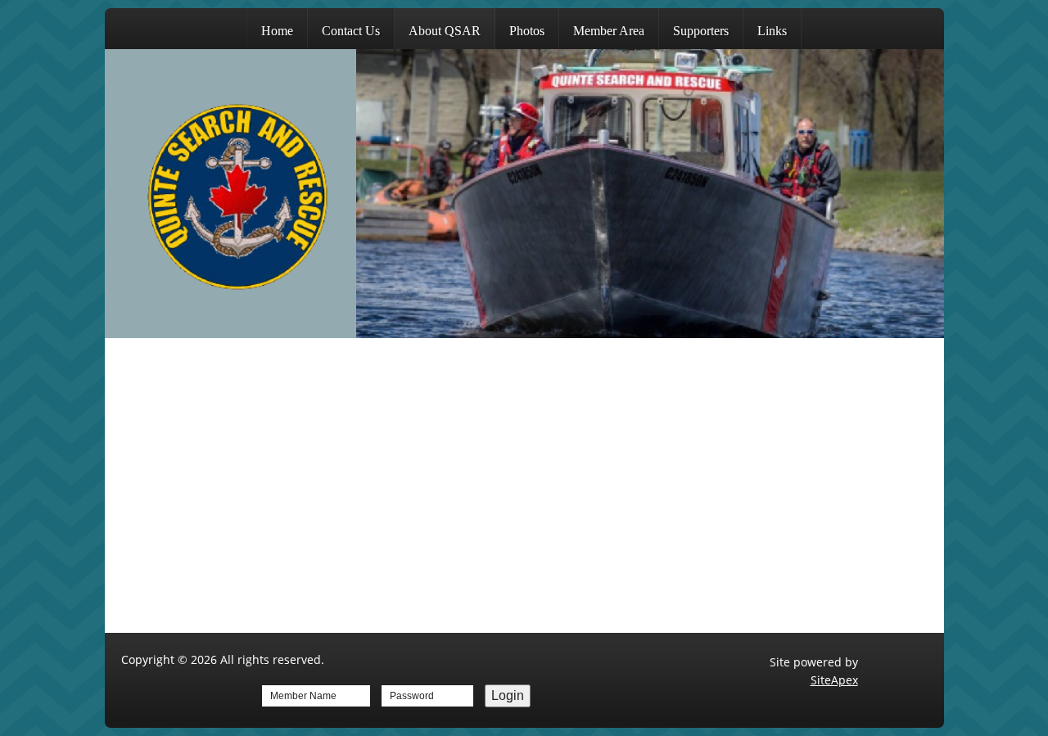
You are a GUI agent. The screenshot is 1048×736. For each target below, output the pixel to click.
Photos (526, 31)
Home (277, 31)
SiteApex (834, 680)
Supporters (701, 31)
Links (772, 31)
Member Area (608, 31)
